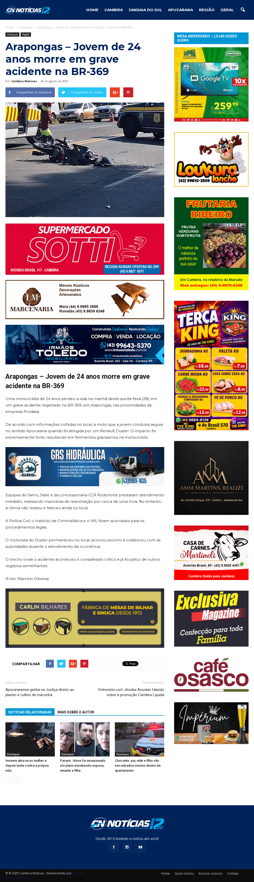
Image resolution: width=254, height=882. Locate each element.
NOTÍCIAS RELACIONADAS (30, 712)
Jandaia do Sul (145, 9)
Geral (227, 9)
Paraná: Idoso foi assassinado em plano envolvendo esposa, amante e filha (82, 765)
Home (9, 27)
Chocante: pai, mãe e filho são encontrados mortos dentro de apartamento (138, 765)
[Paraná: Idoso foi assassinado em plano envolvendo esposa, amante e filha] (84, 739)
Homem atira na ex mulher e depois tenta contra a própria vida (27, 765)
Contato (233, 873)
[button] (243, 10)
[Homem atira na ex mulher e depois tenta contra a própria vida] (30, 739)
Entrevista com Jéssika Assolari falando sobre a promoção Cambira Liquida (131, 692)
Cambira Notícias (24, 81)
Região (207, 9)
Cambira (113, 9)
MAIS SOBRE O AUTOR (76, 712)
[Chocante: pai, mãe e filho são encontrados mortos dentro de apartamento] (139, 739)
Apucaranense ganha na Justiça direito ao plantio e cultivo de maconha (39, 692)
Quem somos (184, 873)
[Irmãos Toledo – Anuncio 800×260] (84, 344)
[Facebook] (114, 847)
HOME (92, 9)
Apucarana (180, 9)
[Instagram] (127, 847)
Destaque (12, 34)
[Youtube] (140, 847)
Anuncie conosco (210, 873)
